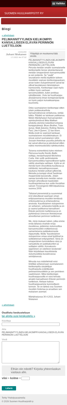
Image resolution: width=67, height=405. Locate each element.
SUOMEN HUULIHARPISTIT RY (24, 13)
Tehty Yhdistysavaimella (13, 398)
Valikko (60, 3)
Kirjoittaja (6, 321)
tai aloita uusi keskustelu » (18, 316)
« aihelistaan (8, 35)
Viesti (4, 339)
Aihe (4, 329)
